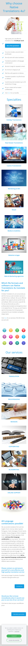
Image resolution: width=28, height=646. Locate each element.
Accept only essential (14, 640)
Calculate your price (18, 614)
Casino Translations (14, 166)
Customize (16, 631)
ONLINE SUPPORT (14, 493)
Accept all (14, 636)
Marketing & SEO (14, 189)
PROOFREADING (14, 399)
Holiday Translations (14, 120)
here (9, 93)
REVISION (14, 422)
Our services (14, 352)
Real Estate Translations (14, 143)
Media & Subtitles (14, 231)
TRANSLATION (14, 376)
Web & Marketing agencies (14, 276)
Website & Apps (14, 255)
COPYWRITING (14, 447)
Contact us (19, 586)
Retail (14, 210)
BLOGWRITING (14, 470)
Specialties (14, 99)
